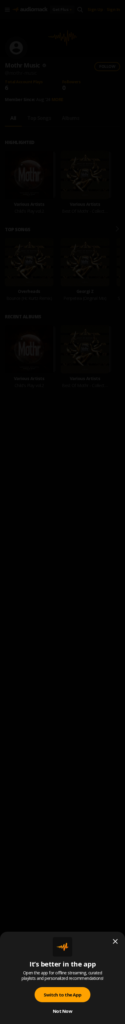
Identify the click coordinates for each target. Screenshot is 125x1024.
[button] (62, 512)
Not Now (62, 1011)
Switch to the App (62, 995)
